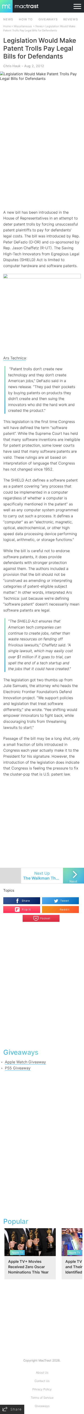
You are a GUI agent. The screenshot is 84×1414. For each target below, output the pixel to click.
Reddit (65, 909)
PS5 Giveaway (18, 1068)
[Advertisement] (42, 164)
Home (7, 26)
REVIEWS (70, 19)
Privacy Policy (42, 1389)
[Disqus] (41, 984)
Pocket (45, 918)
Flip (24, 907)
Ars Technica (14, 358)
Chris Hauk (12, 66)
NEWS (8, 19)
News (39, 26)
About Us (42, 1372)
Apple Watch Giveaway (25, 1062)
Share (26, 900)
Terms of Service (42, 1397)
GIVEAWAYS (48, 19)
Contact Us (42, 1381)
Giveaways (42, 1406)
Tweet (64, 900)
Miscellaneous (23, 26)
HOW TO (25, 19)
